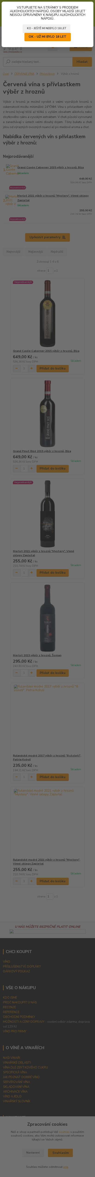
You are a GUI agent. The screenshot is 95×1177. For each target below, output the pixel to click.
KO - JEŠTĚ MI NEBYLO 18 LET (46, 28)
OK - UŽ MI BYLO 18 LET (47, 36)
